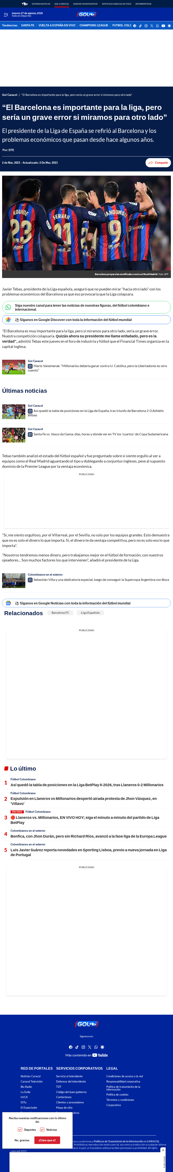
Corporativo (113, 1105)
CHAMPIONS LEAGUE (94, 25)
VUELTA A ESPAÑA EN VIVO (57, 25)
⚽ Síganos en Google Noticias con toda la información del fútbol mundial (72, 603)
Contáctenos (64, 1097)
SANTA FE (27, 25)
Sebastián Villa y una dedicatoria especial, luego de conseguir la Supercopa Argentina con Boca (101, 579)
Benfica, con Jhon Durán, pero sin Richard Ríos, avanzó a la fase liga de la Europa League (89, 836)
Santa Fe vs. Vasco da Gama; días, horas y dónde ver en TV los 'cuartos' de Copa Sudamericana (101, 434)
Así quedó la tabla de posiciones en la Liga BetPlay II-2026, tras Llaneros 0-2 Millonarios (87, 784)
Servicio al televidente (69, 1076)
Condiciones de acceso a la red (124, 1076)
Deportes (30, 1129)
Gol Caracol (61, 4)
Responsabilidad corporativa (123, 1081)
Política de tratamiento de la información (123, 1088)
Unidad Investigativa (85, 4)
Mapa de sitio (64, 1107)
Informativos (143, 4)
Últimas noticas (41, 4)
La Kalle (25, 1091)
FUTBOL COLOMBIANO (127, 25)
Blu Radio (26, 1086)
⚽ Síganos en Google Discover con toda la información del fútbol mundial (73, 320)
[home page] (25, 3)
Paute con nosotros (67, 1112)
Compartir (161, 162)
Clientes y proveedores (70, 1102)
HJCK (24, 1097)
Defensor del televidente (71, 1081)
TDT (58, 1086)
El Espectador (29, 1107)
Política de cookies (117, 1094)
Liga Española (90, 612)
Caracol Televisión (32, 1081)
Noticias (51, 1129)
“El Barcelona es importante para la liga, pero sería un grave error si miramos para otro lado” (77, 95)
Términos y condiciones (120, 1099)
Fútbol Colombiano (23, 779)
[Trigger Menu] (5, 14)
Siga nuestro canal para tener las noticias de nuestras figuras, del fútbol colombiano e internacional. (82, 307)
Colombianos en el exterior (45, 574)
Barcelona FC (60, 612)
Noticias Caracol (31, 1076)
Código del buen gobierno (71, 1091)
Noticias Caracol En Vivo (116, 4)
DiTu (23, 1102)
